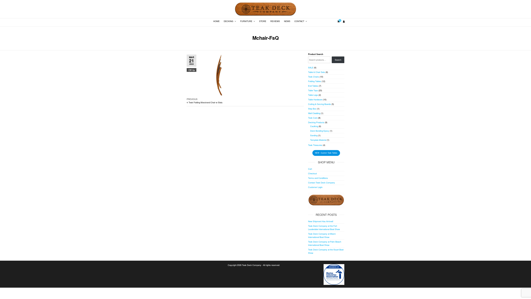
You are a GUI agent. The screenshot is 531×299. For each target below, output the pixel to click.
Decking (228, 21)
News (287, 21)
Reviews (275, 21)
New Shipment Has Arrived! (320, 221)
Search (338, 59)
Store (262, 21)
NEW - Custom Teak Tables (326, 152)
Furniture (246, 21)
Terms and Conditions (318, 177)
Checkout (312, 173)
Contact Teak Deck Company (321, 182)
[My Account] (344, 21)
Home (216, 21)
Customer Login (315, 187)
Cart (310, 168)
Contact (299, 21)
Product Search (315, 54)
